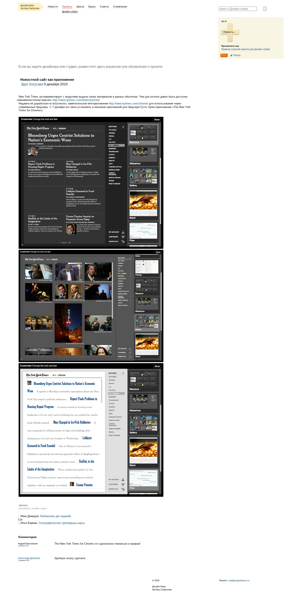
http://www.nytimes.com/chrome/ (128, 103)
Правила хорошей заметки (245, 49)
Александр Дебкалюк (29, 558)
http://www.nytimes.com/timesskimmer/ (76, 100)
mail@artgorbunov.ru (239, 580)
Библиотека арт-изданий (55, 516)
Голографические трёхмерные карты (62, 522)
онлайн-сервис (39, 508)
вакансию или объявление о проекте (134, 66)
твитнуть (23, 505)
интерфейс (24, 508)
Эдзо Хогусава (32, 84)
